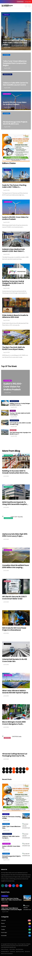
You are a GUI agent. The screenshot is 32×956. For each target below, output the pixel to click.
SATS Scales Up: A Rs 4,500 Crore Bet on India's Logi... (20, 423)
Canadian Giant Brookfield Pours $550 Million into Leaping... (15, 566)
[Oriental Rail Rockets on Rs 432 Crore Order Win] (16, 649)
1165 (17, 768)
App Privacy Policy (20, 951)
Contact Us (12, 951)
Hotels (6, 300)
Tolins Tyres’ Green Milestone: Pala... (11, 827)
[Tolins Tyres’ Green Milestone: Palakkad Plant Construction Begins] (26, 826)
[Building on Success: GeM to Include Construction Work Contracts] (16, 460)
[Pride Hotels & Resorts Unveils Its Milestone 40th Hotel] (16, 305)
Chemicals (6, 14)
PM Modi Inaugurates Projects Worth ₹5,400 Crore (15, 123)
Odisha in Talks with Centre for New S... (10, 837)
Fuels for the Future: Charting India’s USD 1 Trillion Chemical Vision (15, 42)
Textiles (3, 929)
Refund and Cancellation (7, 953)
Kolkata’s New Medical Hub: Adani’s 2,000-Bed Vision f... (13, 250)
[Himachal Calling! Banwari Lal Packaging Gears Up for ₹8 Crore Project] (16, 743)
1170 (7, 771)
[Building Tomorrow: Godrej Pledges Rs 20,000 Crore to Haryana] (16, 271)
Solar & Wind (7, 93)
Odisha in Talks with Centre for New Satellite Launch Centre (15, 84)
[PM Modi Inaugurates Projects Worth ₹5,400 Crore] (26, 855)
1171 (10, 771)
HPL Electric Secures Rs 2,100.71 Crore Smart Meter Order (14, 597)
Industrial (13, 430)
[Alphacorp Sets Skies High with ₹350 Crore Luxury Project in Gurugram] (16, 523)
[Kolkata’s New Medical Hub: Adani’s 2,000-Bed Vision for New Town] (16, 239)
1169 (4, 771)
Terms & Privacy (4, 949)
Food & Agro (4, 932)
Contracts (7, 612)
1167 (24, 768)
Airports (7, 332)
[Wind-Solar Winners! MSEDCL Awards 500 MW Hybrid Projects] (16, 680)
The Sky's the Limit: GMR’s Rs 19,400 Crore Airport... (20, 414)
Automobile (6, 54)
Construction (8, 455)
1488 (20, 771)
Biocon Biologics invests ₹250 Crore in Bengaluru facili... (14, 723)
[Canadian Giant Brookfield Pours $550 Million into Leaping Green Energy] (16, 555)
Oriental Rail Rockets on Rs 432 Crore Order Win (14, 660)
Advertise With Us (5, 951)
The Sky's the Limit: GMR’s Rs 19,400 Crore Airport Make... (13, 348)
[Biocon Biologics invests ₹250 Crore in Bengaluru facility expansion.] (16, 711)
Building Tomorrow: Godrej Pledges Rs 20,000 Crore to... (20, 404)
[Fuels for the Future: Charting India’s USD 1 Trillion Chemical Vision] (16, 31)
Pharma (3, 923)
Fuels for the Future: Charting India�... (11, 817)
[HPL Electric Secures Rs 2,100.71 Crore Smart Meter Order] (16, 586)
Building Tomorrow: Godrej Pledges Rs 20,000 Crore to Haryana (13, 283)
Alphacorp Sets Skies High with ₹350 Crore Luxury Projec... (14, 535)
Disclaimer (27, 951)
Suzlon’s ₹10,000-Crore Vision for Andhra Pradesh (14, 103)
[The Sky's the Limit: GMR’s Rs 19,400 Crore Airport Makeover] (16, 337)
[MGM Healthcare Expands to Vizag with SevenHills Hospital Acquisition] (16, 492)
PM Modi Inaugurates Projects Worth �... (11, 857)
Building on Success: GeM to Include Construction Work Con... (15, 472)
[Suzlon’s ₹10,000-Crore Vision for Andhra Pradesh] (16, 207)
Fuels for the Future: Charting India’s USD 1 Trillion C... (14, 186)
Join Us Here (12, 949)
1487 (17, 771)
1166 (20, 768)
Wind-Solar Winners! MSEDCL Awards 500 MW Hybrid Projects (15, 691)
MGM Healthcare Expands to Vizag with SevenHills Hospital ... (15, 503)
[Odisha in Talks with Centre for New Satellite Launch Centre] (26, 836)
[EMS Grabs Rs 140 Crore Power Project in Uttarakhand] (16, 617)
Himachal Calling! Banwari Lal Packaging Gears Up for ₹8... (14, 755)
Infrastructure (7, 74)
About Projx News (19, 949)
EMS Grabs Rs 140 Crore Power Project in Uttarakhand (14, 629)
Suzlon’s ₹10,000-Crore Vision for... (11, 847)
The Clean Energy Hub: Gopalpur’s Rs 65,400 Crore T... (20, 433)
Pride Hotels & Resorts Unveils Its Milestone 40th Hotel (15, 316)
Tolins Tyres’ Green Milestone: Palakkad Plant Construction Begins (15, 63)
